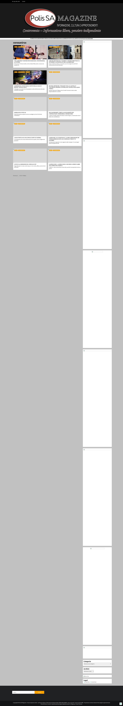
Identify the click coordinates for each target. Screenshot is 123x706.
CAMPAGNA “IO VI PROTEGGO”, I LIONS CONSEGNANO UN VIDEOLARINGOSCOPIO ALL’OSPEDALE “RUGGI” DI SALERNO (64, 139)
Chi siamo (37, 38)
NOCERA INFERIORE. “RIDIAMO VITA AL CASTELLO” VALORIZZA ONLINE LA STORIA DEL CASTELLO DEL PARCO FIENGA (64, 87)
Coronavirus (21, 46)
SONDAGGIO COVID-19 (20, 112)
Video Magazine (61, 38)
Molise (27, 72)
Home (32, 38)
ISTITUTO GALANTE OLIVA (74, 38)
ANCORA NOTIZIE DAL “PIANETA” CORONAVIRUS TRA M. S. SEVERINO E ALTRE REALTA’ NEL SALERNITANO (64, 61)
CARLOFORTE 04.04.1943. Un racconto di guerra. (27, 137)
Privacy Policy (87, 682)
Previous (15, 175)
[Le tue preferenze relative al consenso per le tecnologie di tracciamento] (121, 704)
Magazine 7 (73, 704)
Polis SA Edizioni (87, 38)
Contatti (23, 1)
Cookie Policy (94, 682)
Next (25, 175)
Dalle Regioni (51, 38)
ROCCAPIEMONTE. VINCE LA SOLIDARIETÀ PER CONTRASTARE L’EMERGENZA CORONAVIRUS (61, 113)
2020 (16, 46)
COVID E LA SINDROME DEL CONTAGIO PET (25, 164)
